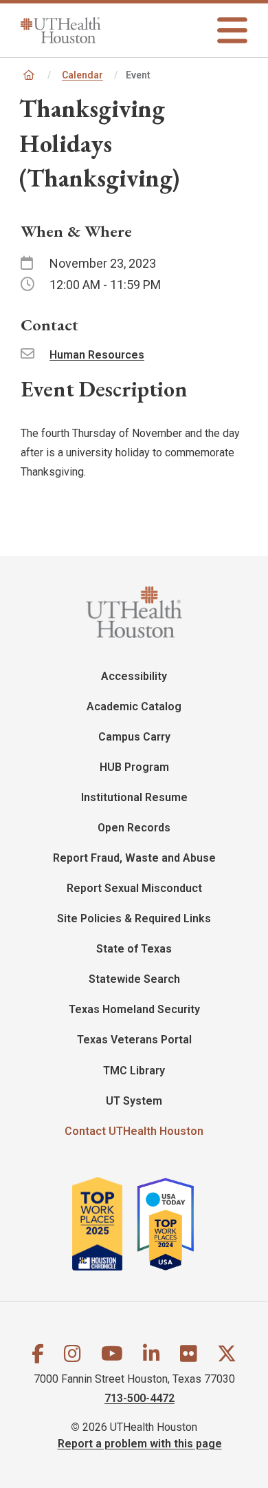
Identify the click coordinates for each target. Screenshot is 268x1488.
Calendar (82, 75)
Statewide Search (134, 979)
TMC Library (134, 1070)
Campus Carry (134, 736)
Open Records (134, 827)
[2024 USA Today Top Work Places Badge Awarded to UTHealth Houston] (172, 1224)
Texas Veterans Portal (134, 1039)
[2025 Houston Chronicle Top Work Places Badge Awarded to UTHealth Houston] (103, 1224)
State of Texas (134, 948)
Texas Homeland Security (134, 1009)
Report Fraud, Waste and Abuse (134, 857)
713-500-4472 (139, 1398)
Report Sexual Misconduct (134, 888)
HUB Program (134, 767)
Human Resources (96, 354)
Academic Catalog (134, 706)
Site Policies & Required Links (134, 918)
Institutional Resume (134, 797)
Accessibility (134, 676)
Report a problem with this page (140, 1443)
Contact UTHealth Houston (134, 1131)
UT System (134, 1100)
